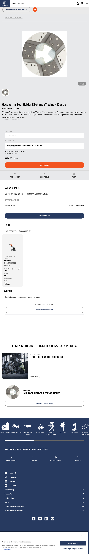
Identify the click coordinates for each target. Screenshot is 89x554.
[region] (44, 542)
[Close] (81, 536)
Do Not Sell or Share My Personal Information (73, 549)
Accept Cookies (73, 543)
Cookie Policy (7, 550)
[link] (5, 3)
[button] (44, 310)
